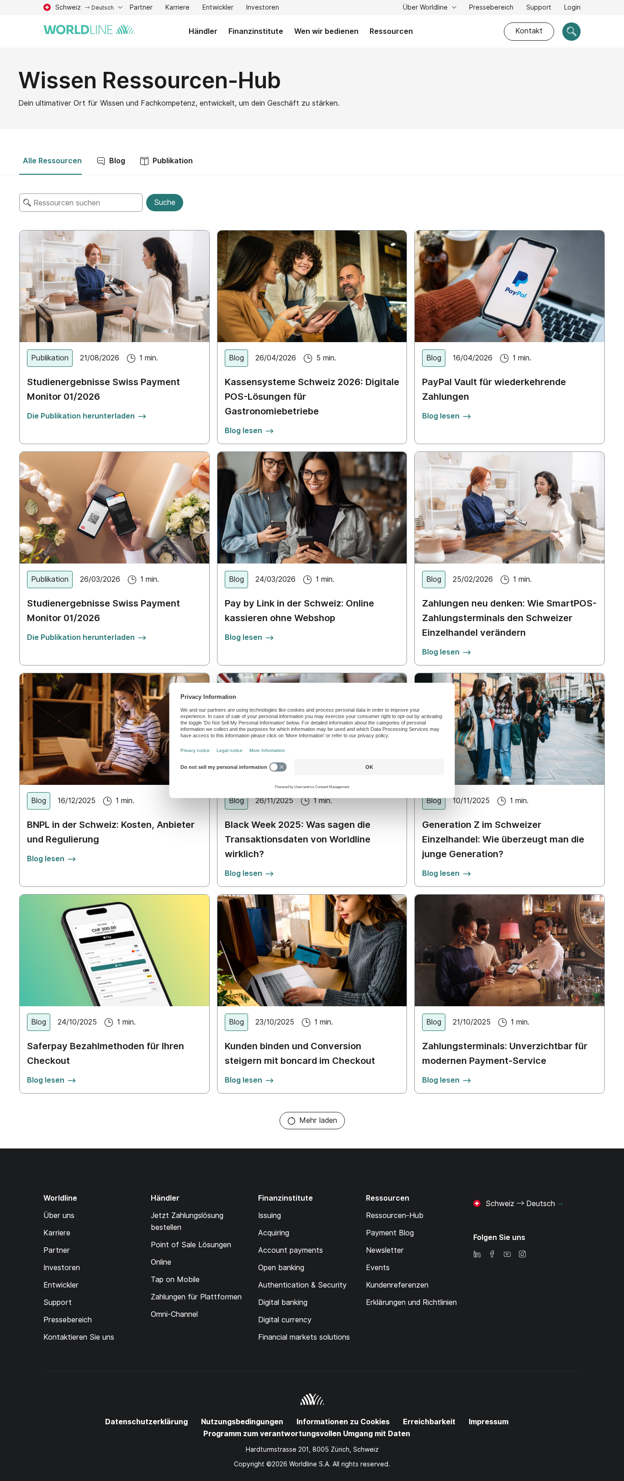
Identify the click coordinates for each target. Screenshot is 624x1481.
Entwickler (217, 7)
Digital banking (282, 1302)
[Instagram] (522, 1254)
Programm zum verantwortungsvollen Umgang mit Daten (306, 1433)
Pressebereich (491, 7)
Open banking (281, 1267)
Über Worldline (426, 7)
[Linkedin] (477, 1254)
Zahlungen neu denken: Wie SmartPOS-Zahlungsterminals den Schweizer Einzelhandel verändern (509, 618)
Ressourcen (391, 31)
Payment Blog (390, 1233)
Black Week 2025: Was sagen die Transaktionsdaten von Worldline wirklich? (297, 839)
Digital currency (285, 1319)
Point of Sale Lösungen (191, 1244)
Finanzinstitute (255, 31)
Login (572, 7)
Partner (141, 7)
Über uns (58, 1215)
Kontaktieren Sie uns (78, 1337)
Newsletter (385, 1250)
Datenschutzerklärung (146, 1421)
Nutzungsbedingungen (242, 1421)
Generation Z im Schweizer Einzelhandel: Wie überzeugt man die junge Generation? (503, 839)
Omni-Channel (174, 1314)
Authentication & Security (302, 1285)
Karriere (177, 8)
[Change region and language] (560, 1204)
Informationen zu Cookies (343, 1421)
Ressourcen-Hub (394, 1215)
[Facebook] (492, 1254)
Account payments (290, 1250)
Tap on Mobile (175, 1279)
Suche (164, 202)
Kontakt (529, 31)
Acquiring (273, 1233)
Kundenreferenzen (397, 1285)
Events (378, 1267)
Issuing (269, 1215)
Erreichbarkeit (429, 1421)
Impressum (488, 1421)
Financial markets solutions (304, 1337)
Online (161, 1262)
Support (538, 8)
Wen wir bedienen (326, 31)
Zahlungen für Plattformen (196, 1297)
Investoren (262, 8)
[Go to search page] (571, 31)
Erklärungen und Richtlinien (411, 1302)
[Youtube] (507, 1254)
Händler (203, 31)
